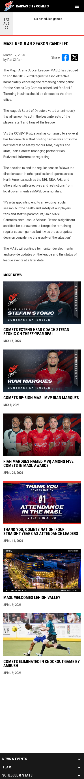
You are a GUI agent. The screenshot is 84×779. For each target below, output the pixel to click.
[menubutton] (77, 6)
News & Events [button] (14, 759)
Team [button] (6, 767)
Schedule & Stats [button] (17, 775)
